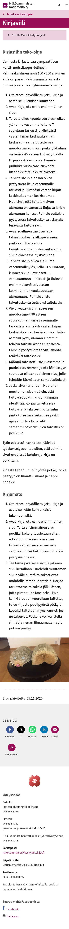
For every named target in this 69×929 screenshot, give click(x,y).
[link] (26, 5)
